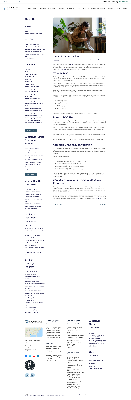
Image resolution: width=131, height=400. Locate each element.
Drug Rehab (56, 60)
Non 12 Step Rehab (72, 339)
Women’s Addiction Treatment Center (35, 240)
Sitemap (63, 395)
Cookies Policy (40, 395)
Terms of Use (32, 395)
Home (29, 8)
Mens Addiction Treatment (74, 334)
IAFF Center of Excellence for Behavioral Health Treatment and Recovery (34, 122)
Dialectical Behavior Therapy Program (35, 283)
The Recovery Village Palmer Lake (33, 115)
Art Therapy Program (30, 274)
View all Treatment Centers (53, 339)
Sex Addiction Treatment (31, 208)
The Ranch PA (28, 79)
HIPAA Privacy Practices (78, 394)
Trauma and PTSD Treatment (32, 203)
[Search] (19, 1)
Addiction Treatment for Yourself (34, 46)
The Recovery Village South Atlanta (34, 101)
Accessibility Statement (92, 394)
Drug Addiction (92, 59)
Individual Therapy (29, 300)
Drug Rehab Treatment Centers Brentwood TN (58, 394)
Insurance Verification (30, 58)
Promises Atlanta (29, 84)
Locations (61, 8)
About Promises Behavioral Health (34, 24)
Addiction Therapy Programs (32, 226)
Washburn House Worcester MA (54, 327)
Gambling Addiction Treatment (33, 206)
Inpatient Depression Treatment (33, 194)
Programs (70, 8)
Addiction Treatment (81, 8)
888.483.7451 (124, 2)
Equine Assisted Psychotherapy (33, 290)
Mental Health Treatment (98, 8)
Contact (125, 8)
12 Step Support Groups (31, 271)
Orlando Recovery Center (31, 91)
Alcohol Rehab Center (30, 245)
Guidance (110, 8)
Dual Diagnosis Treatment (74, 329)
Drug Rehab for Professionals (32, 235)
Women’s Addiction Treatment (75, 335)
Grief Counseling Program (31, 312)
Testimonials (28, 26)
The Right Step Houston (31, 77)
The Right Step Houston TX (53, 335)
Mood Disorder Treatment (32, 196)
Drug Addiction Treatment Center (34, 228)
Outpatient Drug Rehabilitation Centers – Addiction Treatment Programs (33, 164)
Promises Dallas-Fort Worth (32, 86)
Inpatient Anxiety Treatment (32, 191)
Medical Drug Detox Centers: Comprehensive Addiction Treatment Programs (34, 155)
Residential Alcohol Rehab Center (33, 159)
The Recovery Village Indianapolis (33, 110)
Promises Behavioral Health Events (34, 33)
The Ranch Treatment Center (54, 329)
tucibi (71, 64)
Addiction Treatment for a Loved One (35, 49)
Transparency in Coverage (53, 395)
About (34, 8)
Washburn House (29, 72)
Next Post (102, 204)
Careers (119, 8)
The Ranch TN (28, 81)
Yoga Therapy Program (31, 307)
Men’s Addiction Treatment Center (34, 238)
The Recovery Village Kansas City (33, 113)
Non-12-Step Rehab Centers (32, 243)
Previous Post (57, 204)
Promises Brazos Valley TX (53, 337)
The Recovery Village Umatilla (32, 89)
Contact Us (30, 130)
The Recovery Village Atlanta (32, 98)
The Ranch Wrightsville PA (53, 330)
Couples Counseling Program (32, 281)
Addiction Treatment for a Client (33, 51)
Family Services (29, 169)
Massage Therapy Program (32, 310)
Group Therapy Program (31, 298)
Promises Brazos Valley (31, 74)
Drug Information (101, 59)
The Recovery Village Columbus (33, 108)
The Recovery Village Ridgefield (33, 118)
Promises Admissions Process (47, 8)
